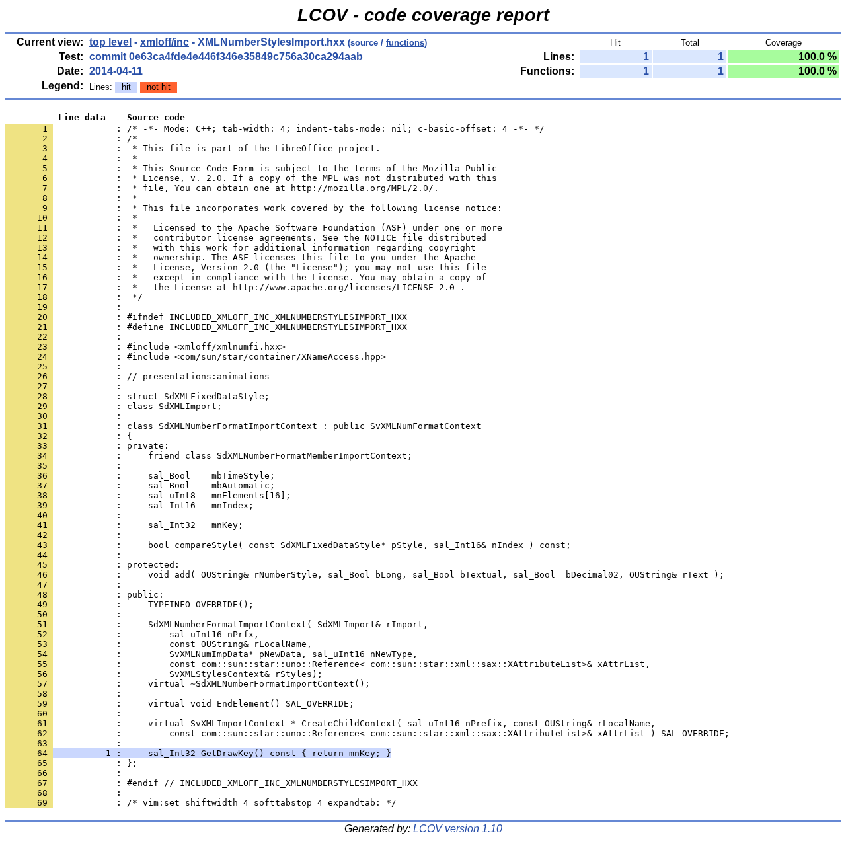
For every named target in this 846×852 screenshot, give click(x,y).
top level (110, 42)
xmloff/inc (164, 42)
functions (405, 43)
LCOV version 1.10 (457, 828)
